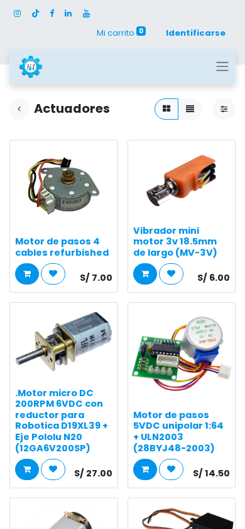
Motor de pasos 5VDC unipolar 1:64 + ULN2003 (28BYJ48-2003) (178, 431)
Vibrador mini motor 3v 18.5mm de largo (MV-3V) (175, 241)
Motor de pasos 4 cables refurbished (62, 247)
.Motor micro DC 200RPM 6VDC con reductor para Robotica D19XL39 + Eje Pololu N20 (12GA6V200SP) (61, 420)
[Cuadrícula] (166, 109)
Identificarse (196, 33)
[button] (27, 274)
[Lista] (190, 109)
